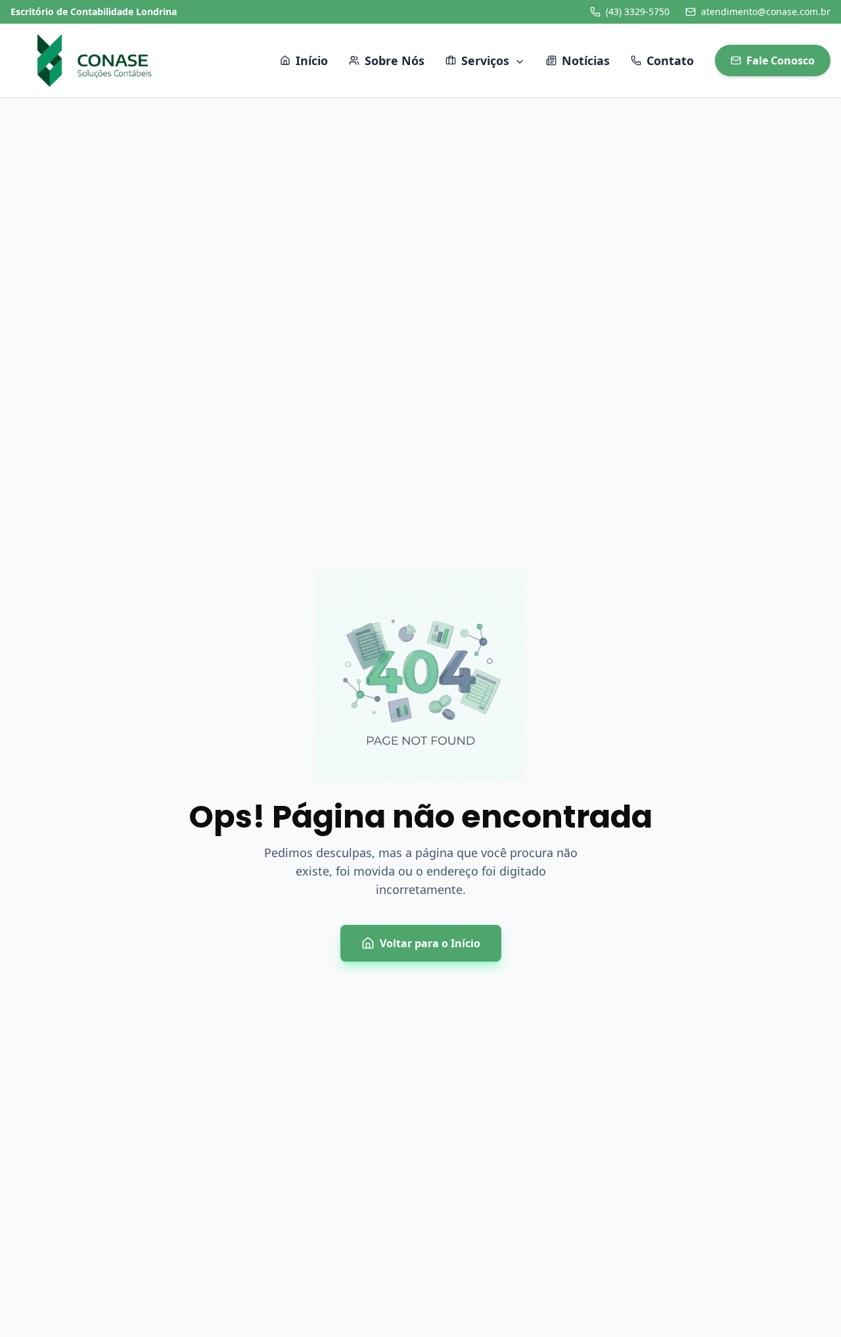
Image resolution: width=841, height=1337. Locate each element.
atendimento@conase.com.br (765, 11)
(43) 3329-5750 (638, 11)
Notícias (586, 60)
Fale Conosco (780, 60)
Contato (670, 60)
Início (312, 60)
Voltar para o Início (430, 943)
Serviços (485, 60)
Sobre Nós (394, 60)
